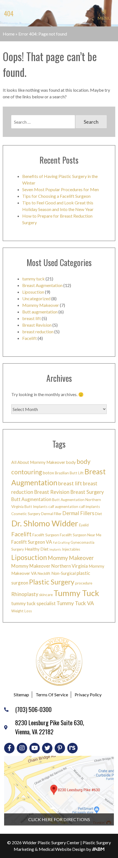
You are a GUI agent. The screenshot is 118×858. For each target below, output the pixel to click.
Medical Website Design (62, 849)
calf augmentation (63, 506)
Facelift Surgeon (45, 535)
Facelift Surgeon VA (31, 542)
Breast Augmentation (42, 285)
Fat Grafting (61, 542)
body (71, 462)
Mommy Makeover (40, 305)
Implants (55, 549)
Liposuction (33, 291)
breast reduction (38, 331)
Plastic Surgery (51, 582)
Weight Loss (21, 611)
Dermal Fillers (78, 513)
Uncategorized (36, 298)
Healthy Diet (37, 548)
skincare (46, 594)
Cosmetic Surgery (25, 513)
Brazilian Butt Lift (69, 473)
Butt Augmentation (31, 499)
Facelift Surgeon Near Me (80, 535)
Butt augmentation (40, 311)
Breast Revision (37, 324)
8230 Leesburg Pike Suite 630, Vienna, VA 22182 (49, 727)
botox (48, 472)
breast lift (31, 318)
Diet (98, 513)
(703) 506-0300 (33, 709)
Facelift (29, 338)
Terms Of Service (52, 694)
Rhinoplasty (24, 594)
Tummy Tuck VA (75, 603)
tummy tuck (33, 278)
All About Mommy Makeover (38, 462)
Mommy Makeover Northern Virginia (49, 566)
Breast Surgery (87, 492)
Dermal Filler (51, 513)
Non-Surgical (63, 573)
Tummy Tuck (76, 593)
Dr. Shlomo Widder (44, 523)
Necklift (44, 573)
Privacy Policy (88, 694)
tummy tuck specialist (33, 603)
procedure (83, 583)
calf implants (89, 506)
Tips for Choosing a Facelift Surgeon (56, 196)
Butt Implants (35, 506)
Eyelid (84, 525)
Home (9, 33)
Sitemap (21, 694)
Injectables (71, 549)
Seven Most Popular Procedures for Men (60, 189)
